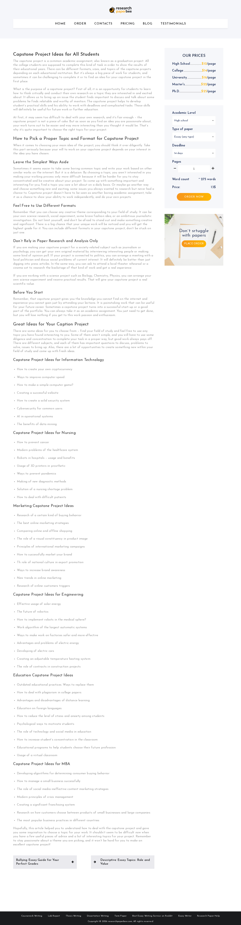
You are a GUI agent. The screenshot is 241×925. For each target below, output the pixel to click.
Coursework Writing (31, 916)
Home (60, 23)
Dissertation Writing (98, 916)
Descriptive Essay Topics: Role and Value (125, 862)
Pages (176, 161)
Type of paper (182, 129)
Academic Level (184, 113)
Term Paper (120, 916)
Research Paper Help (208, 916)
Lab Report (54, 916)
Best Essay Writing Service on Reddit (152, 916)
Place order (194, 243)
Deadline (178, 145)
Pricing (127, 23)
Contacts (103, 23)
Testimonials (173, 23)
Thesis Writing (73, 916)
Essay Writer (184, 916)
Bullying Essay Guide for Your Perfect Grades (37, 862)
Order (80, 23)
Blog (147, 23)
